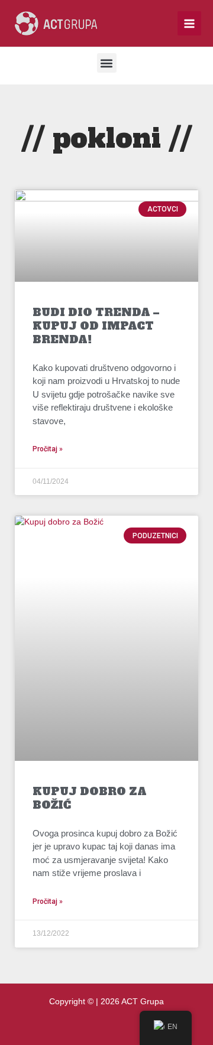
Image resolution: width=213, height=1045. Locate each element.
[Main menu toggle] (190, 23)
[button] (107, 63)
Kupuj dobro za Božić (90, 798)
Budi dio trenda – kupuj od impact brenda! (96, 326)
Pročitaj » (48, 449)
